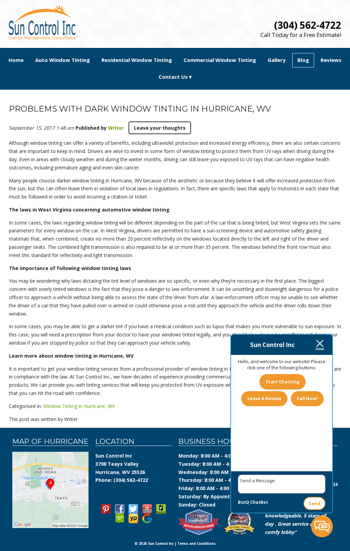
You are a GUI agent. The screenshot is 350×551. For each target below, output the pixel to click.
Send (314, 503)
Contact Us (173, 76)
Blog (303, 59)
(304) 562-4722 (307, 24)
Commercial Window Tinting (220, 59)
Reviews (331, 59)
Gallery (277, 59)
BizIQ (243, 502)
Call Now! (307, 398)
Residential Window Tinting (137, 59)
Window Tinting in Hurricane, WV (79, 406)
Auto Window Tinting (62, 59)
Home (16, 59)
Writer (116, 128)
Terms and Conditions (196, 543)
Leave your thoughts (160, 128)
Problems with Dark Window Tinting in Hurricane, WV (140, 109)
